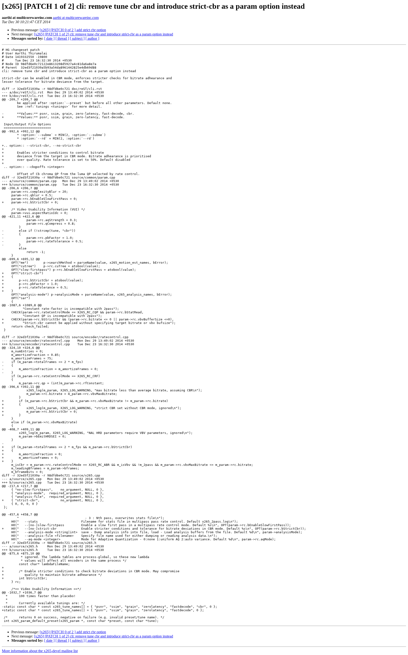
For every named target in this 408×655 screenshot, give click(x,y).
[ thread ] (62, 38)
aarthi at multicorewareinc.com (76, 18)
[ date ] (49, 38)
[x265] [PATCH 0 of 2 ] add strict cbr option (73, 30)
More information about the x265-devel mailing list (40, 651)
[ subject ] (77, 38)
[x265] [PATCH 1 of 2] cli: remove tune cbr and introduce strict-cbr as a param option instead (103, 34)
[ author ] (92, 38)
